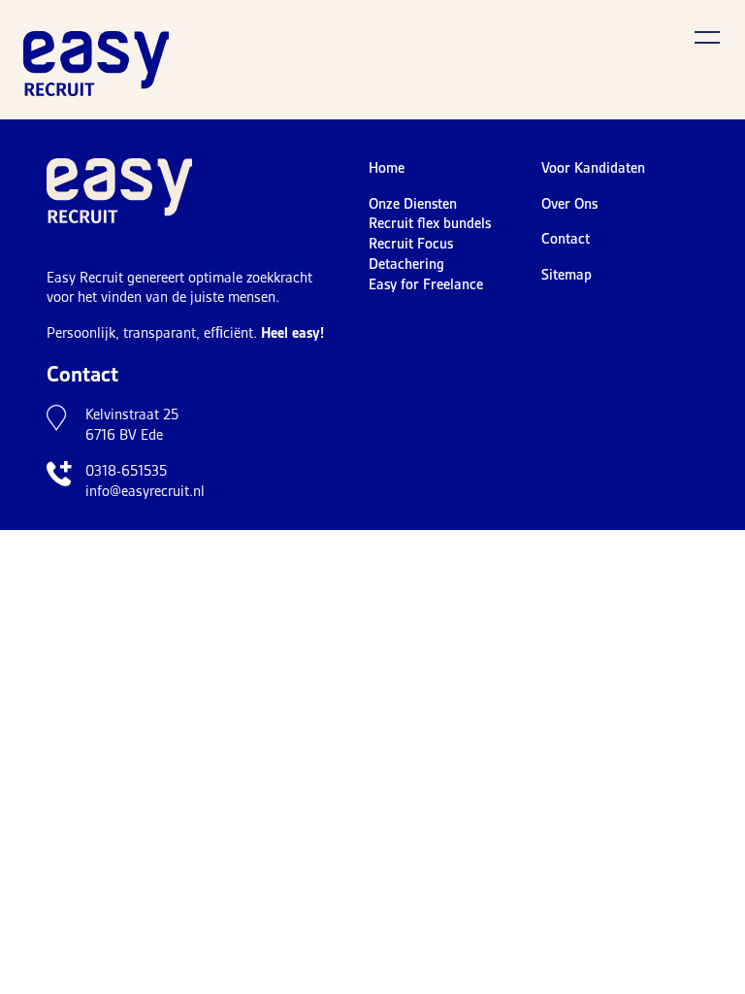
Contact (565, 239)
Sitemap (566, 274)
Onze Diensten (413, 204)
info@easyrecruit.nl (145, 491)
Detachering (406, 264)
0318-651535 (126, 471)
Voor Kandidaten (593, 168)
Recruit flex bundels (430, 223)
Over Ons (569, 204)
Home (387, 168)
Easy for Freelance (426, 284)
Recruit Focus (411, 243)
